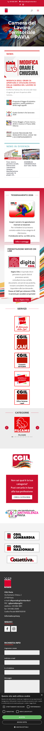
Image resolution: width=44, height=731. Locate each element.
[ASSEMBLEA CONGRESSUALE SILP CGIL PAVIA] (31, 154)
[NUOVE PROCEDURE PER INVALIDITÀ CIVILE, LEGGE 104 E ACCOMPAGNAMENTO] (9, 134)
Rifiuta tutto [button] (22, 722)
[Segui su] (20, 629)
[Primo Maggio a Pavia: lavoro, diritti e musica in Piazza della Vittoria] (9, 122)
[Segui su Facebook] (7, 629)
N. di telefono (9, 668)
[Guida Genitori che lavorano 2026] (9, 113)
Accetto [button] (22, 717)
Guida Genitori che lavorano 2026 (23, 114)
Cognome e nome (10, 648)
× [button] (41, 695)
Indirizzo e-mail (9, 658)
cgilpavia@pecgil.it (15, 603)
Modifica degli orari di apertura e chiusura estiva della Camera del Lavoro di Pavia (21, 83)
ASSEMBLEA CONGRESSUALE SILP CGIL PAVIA (30, 164)
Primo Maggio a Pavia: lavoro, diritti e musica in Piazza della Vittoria (24, 124)
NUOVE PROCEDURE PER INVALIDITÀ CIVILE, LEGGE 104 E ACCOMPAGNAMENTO (24, 135)
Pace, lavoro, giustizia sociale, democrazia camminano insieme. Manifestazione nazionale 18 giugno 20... (12, 168)
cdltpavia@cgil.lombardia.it (20, 600)
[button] (22, 727)
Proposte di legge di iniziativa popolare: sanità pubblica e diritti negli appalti (24, 103)
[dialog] (22, 712)
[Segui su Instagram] (14, 629)
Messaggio (8, 678)
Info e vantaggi (22, 241)
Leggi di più (32, 703)
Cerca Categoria (22, 497)
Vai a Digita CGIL (22, 299)
